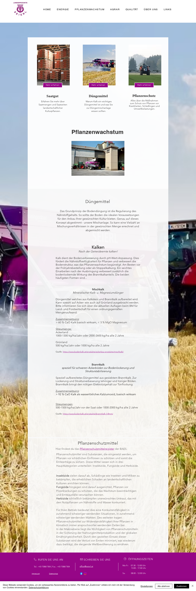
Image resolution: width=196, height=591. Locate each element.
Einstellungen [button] (147, 586)
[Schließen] (192, 586)
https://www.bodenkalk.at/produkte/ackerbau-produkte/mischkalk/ (93, 351)
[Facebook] (81, 573)
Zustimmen (181, 586)
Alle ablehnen (164, 586)
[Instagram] (85, 573)
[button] (97, 158)
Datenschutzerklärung (39, 587)
